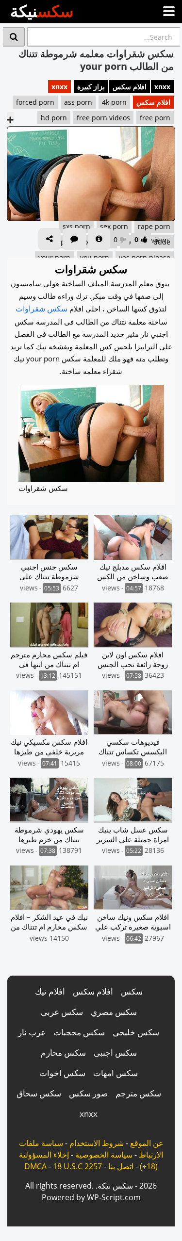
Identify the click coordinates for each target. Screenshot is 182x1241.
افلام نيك (50, 991)
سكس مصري (114, 1011)
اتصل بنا (120, 1166)
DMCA (35, 1166)
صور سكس (88, 1093)
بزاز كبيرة (91, 86)
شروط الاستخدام (96, 1143)
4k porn (114, 102)
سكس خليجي (136, 1032)
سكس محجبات (79, 1032)
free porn (155, 117)
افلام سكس (130, 86)
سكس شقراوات (41, 308)
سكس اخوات (62, 1072)
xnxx (162, 86)
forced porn (35, 102)
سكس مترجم (138, 1093)
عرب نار (32, 1032)
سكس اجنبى (115, 1052)
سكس (132, 991)
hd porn (54, 117)
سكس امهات (115, 1072)
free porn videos (103, 117)
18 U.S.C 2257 (77, 1166)
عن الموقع (147, 1143)
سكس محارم (63, 1052)
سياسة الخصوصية (103, 1154)
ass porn (78, 102)
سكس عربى (62, 1011)
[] (14, 37)
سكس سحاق (39, 1093)
